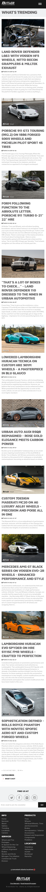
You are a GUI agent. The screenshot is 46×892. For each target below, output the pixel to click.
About (4, 823)
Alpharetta (29, 849)
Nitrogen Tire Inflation (10, 856)
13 (18, 770)
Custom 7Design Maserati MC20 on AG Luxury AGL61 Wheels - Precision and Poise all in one (22, 506)
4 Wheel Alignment (9, 849)
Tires (27, 819)
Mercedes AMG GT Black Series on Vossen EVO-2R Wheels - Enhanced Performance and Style (23, 573)
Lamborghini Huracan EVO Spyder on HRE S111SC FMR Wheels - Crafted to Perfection (21, 650)
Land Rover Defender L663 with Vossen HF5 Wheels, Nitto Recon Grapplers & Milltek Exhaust (20, 60)
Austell (27, 852)
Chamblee (29, 847)
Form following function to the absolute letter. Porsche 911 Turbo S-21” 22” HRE (22, 211)
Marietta (28, 856)
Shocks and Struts (9, 854)
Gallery (4, 826)
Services (5, 821)
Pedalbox (28, 840)
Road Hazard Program (28, 883)
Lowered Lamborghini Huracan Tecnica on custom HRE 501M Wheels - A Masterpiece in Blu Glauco (22, 365)
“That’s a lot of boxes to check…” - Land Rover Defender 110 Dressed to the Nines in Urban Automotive (22, 290)
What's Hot (10, 779)
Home (4, 819)
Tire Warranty (15, 883)
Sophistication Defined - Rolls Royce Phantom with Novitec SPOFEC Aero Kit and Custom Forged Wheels (23, 729)
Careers (5, 833)
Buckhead (29, 854)
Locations (6, 830)
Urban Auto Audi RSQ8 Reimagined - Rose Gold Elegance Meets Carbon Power (22, 438)
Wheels (28, 821)
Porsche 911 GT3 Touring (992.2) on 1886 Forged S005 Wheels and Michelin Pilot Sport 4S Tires (23, 139)
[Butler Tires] (23, 879)
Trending (5, 828)
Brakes (4, 852)
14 (21, 770)
